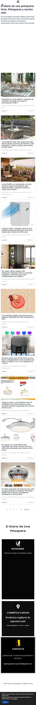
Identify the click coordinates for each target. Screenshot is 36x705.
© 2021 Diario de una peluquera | (13, 683)
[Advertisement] (18, 44)
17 (21, 509)
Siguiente (26, 509)
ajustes (15, 699)
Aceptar (5, 702)
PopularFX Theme (28, 683)
